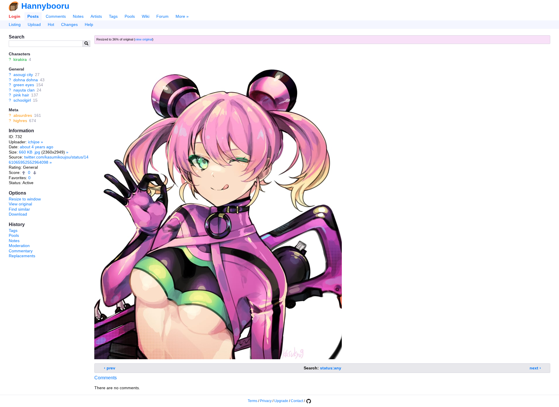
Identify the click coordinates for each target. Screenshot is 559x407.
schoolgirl (22, 100)
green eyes (23, 84)
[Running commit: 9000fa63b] (308, 401)
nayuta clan (24, 90)
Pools (130, 16)
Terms (252, 401)
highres (20, 120)
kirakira (20, 59)
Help (89, 24)
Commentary (21, 251)
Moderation (19, 245)
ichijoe (34, 142)
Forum (162, 16)
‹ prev (109, 368)
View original (20, 204)
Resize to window (25, 199)
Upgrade (281, 401)
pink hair (21, 95)
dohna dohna (25, 79)
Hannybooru (45, 5)
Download (18, 214)
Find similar (19, 209)
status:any (330, 368)
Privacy (266, 401)
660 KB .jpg (29, 152)
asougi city (23, 74)
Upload (34, 24)
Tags (113, 16)
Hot (51, 24)
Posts (33, 16)
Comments (56, 16)
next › (535, 368)
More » (182, 16)
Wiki (145, 16)
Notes (78, 16)
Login (14, 16)
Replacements (22, 255)
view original (143, 39)
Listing (15, 24)
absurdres (22, 115)
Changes (69, 24)
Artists (96, 16)
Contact (297, 401)
